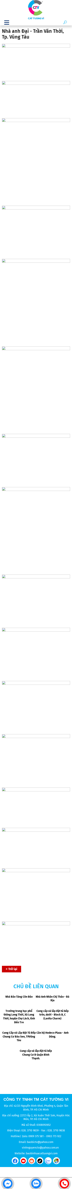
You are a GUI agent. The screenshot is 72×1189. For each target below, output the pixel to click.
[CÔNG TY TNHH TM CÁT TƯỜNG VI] (36, 9)
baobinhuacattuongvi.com (42, 1153)
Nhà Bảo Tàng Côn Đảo (19, 996)
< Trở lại (11, 969)
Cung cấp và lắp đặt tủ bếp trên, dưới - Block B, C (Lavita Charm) (52, 1014)
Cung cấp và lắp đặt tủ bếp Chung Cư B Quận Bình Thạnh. (36, 1054)
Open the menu (7, 22)
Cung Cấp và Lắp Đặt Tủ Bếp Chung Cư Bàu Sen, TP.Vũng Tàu (19, 1036)
